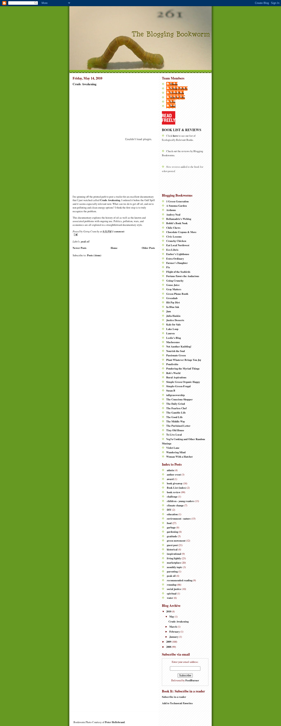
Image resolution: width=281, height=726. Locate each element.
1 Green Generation (177, 201)
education (172, 514)
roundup (171, 584)
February (174, 631)
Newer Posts (79, 248)
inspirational (174, 554)
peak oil (85, 241)
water (170, 598)
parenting (172, 571)
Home (114, 248)
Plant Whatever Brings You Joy (183, 360)
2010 (169, 611)
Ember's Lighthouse (177, 254)
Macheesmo (173, 342)
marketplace (174, 562)
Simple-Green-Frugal (178, 386)
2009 (169, 641)
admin (170, 470)
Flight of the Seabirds (178, 272)
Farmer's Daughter (177, 263)
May (172, 616)
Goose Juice (173, 285)
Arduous (171, 210)
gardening (172, 532)
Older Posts (148, 248)
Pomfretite (172, 364)
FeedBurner (192, 680)
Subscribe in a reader (174, 697)
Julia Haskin (173, 316)
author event (174, 474)
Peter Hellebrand (115, 722)
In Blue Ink (172, 307)
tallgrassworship (175, 395)
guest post (172, 545)
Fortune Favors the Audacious (182, 276)
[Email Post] (114, 234)
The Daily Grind (175, 404)
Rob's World (173, 373)
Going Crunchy (179, 88)
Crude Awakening (84, 84)
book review (173, 492)
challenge (172, 496)
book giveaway (174, 483)
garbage (171, 527)
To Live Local (174, 434)
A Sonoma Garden (176, 205)
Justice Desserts (175, 320)
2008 (169, 647)
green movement (176, 540)
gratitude (172, 536)
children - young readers (180, 501)
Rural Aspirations (176, 377)
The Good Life (174, 417)
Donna (174, 84)
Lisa (172, 102)
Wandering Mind (176, 452)
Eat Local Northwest (177, 245)
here (175, 136)
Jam (168, 311)
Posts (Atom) (94, 255)
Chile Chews (173, 228)
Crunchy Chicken (176, 241)
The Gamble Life (176, 412)
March (173, 626)
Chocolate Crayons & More (181, 232)
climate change (175, 505)
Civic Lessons (174, 236)
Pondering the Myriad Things (183, 368)
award (170, 479)
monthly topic (174, 567)
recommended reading (179, 580)
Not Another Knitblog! (178, 346)
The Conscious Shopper (179, 399)
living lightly (174, 558)
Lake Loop (172, 329)
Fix (168, 267)
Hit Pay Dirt (173, 302)
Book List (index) (176, 487)
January (174, 637)
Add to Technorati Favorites (177, 703)
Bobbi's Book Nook (177, 223)
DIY (169, 510)
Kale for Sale (177, 97)
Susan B (170, 390)
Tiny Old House (175, 430)
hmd (172, 106)
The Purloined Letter (178, 426)
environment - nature (179, 518)
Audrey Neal (173, 214)
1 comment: (118, 231)
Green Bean (177, 93)
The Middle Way (175, 421)
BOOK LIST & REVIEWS (181, 129)
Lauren (170, 333)
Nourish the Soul (175, 351)
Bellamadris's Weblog (178, 219)
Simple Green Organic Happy (183, 382)
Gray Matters (173, 289)
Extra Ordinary (175, 258)
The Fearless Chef (176, 408)
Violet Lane (172, 448)
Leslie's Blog (173, 338)
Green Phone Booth (177, 294)
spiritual (171, 593)
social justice (174, 589)
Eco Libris (172, 250)
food (169, 523)
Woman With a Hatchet (179, 456)
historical (172, 549)
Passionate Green (176, 355)
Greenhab (172, 298)
